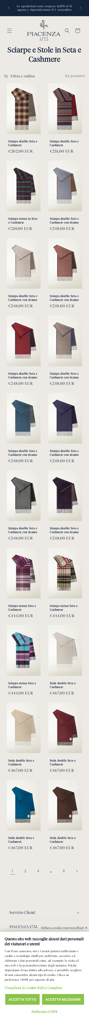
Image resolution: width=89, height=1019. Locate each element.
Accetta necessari (63, 999)
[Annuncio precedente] (9, 8)
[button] (9, 30)
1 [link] (12, 871)
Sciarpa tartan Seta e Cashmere (22, 607)
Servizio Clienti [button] (22, 912)
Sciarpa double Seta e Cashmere (22, 143)
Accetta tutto (22, 999)
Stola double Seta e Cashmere (63, 685)
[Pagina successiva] (76, 871)
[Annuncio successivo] (80, 8)
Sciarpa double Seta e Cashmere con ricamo (64, 220)
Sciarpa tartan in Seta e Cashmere (22, 220)
